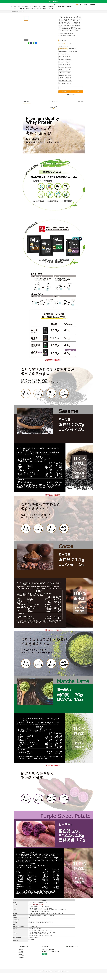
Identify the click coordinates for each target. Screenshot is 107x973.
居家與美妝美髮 (60, 6)
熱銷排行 (16, 6)
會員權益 (21, 953)
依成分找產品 (33, 6)
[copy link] (36, 43)
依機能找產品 (24, 6)
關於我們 (21, 949)
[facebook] (31, 43)
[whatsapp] (33, 43)
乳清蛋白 (22, 11)
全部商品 (13, 11)
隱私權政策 (21, 957)
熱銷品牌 (69, 6)
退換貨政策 (21, 956)
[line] (29, 43)
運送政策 (21, 954)
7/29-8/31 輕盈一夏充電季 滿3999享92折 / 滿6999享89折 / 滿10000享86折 (33, 9)
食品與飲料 (51, 6)
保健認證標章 (42, 6)
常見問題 (21, 951)
